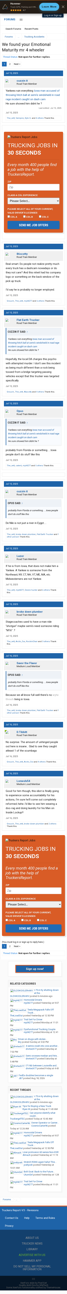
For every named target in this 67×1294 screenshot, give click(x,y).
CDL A (13, 216)
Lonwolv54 (23, 781)
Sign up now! (35, 969)
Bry (19, 1042)
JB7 (21, 1078)
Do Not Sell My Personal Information (32, 1268)
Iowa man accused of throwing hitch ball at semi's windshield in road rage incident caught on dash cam (33, 95)
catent (19, 465)
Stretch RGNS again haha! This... (40, 1162)
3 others (46, 641)
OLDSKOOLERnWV (19, 996)
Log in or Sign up (53, 15)
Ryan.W (26, 1109)
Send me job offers (33, 225)
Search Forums (13, 28)
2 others (52, 824)
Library (32, 1249)
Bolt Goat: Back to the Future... (39, 1171)
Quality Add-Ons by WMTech (33, 1285)
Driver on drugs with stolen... (32, 1039)
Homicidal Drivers (33, 999)
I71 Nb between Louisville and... (42, 1065)
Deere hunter (31, 590)
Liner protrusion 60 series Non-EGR (41, 1152)
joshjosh (28, 1164)
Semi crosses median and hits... (42, 1055)
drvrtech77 (31, 1049)
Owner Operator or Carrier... (45, 1122)
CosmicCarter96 (39, 1125)
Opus (20, 411)
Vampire (20, 118)
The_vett (11, 118)
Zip (9, 181)
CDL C (45, 216)
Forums (9, 19)
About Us (32, 1238)
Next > (17, 64)
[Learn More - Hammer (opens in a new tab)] (33, 7)
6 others (40, 301)
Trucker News (32, 1243)
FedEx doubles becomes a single (36, 1075)
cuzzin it (22, 80)
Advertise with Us (32, 1255)
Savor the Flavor (27, 663)
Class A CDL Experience (23, 195)
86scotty (22, 254)
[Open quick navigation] (59, 37)
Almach (27, 1155)
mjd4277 (28, 301)
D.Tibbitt (22, 732)
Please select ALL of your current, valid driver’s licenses (30, 210)
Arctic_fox (20, 641)
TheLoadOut (16, 1015)
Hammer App (32, 1260)
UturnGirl (28, 1174)
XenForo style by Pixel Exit (33, 1283)
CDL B (29, 216)
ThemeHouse (53, 1287)
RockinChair (32, 641)
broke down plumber (26, 534)
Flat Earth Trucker (28, 320)
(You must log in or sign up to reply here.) (23, 942)
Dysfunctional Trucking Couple (39, 1029)
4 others (40, 118)
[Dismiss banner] (63, 7)
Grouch (10, 301)
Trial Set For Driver (33, 1019)
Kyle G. (28, 118)
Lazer (20, 556)
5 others (39, 465)
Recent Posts (31, 28)
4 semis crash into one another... (42, 1046)
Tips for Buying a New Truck (37, 1106)
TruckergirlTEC (17, 1118)
